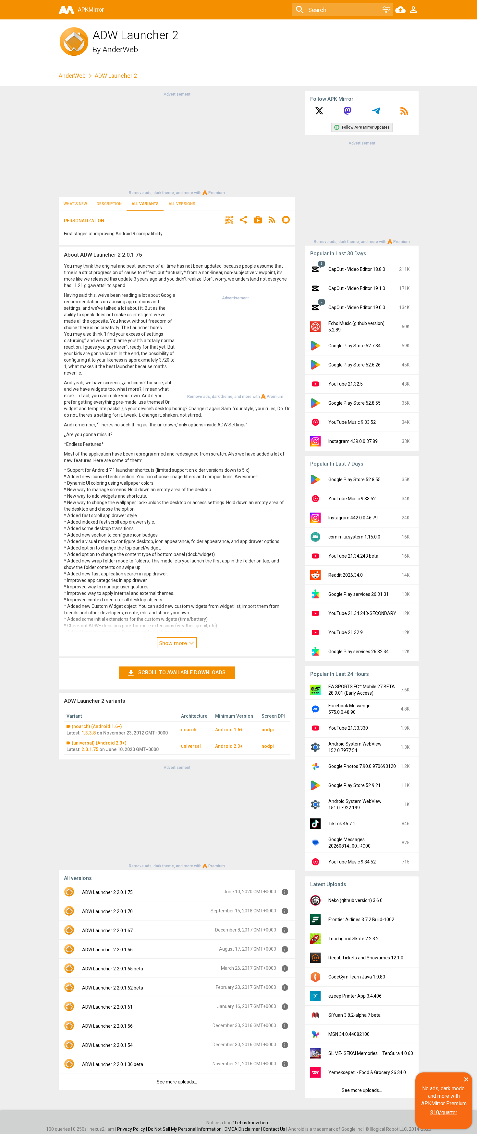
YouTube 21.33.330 (348, 728)
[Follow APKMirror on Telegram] (376, 113)
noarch (188, 729)
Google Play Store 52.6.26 (354, 364)
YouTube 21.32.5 (345, 384)
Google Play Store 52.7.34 (354, 345)
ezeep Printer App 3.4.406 (355, 996)
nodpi (268, 729)
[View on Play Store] (258, 220)
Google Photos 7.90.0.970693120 (362, 766)
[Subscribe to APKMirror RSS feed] (404, 113)
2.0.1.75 (89, 749)
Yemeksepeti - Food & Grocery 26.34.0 (367, 1072)
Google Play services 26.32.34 (358, 651)
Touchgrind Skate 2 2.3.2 (353, 938)
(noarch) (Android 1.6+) (97, 726)
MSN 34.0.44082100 (349, 1034)
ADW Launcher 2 (116, 75)
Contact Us (274, 1129)
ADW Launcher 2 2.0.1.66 (107, 949)
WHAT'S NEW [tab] (75, 204)
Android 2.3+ (229, 746)
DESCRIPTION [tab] (109, 204)
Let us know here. (253, 1122)
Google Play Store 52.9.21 (354, 785)
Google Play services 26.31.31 (358, 594)
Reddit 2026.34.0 (345, 575)
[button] (229, 220)
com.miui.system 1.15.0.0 (354, 536)
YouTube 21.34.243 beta (353, 556)
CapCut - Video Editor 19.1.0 (356, 288)
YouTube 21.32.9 (345, 632)
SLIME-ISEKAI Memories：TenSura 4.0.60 (370, 1053)
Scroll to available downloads (182, 672)
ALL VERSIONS (181, 204)
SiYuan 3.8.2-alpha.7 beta (354, 1015)
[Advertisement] (177, 143)
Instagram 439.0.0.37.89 (353, 441)
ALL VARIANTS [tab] (145, 204)
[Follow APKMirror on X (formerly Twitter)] (319, 113)
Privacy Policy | (132, 1129)
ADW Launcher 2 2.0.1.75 (107, 892)
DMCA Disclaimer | (244, 1129)
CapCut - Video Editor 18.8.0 (356, 269)
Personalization (84, 220)
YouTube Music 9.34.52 (352, 861)
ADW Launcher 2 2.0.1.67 (107, 930)
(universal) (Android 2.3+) (99, 743)
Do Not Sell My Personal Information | (186, 1129)
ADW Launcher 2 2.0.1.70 (107, 911)
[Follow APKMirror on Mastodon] (347, 113)
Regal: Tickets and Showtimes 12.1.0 (365, 957)
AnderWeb (120, 49)
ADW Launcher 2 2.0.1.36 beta (112, 1064)
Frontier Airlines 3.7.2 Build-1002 (361, 919)
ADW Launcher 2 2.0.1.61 (107, 1007)
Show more (173, 643)
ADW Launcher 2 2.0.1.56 (107, 1026)
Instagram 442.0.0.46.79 (353, 517)
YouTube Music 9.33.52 (352, 422)
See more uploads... (177, 1081)
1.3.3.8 (88, 732)
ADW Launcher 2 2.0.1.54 (107, 1045)
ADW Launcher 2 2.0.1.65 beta (112, 968)
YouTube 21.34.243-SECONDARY (362, 613)
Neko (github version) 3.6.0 (355, 900)
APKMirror (91, 9)
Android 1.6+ (229, 729)
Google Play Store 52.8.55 (354, 403)
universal (191, 746)
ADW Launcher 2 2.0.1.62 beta (112, 987)
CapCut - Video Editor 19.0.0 (356, 307)
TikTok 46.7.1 (341, 823)
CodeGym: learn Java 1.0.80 (356, 976)
